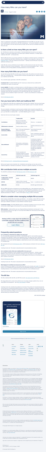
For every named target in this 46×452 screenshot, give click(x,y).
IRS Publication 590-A (21, 171)
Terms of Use (19, 368)
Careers (13, 348)
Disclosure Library (12, 369)
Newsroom (14, 352)
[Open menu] (42, 2)
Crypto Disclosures (11, 432)
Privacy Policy (25, 368)
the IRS (36, 266)
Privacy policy (31, 348)
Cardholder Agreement (37, 420)
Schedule (29, 399)
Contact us (22, 346)
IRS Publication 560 (32, 171)
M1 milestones (14, 350)
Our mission (14, 346)
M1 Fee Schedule (21, 282)
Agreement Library (32, 369)
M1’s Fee (26, 399)
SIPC (3, 395)
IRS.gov (28, 192)
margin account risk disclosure (12, 388)
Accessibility (30, 355)
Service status (22, 354)
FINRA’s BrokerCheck (31, 338)
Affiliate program (23, 350)
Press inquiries (22, 348)
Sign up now (23, 331)
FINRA (12, 412)
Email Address (6, 326)
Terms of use (30, 346)
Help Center (14, 354)
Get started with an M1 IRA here (32, 277)
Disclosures (30, 353)
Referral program (23, 352)
